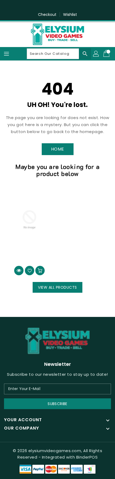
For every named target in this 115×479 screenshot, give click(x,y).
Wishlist (70, 14)
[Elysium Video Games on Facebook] (52, 6)
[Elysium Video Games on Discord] (63, 6)
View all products (57, 287)
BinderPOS (87, 457)
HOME (57, 149)
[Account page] (96, 53)
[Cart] (107, 53)
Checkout (47, 14)
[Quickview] (19, 270)
